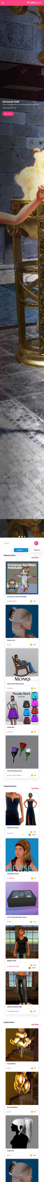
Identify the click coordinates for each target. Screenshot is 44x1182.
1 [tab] (19, 536)
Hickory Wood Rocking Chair (15, 684)
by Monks (10, 688)
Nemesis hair (11, 640)
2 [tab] (22, 536)
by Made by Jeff (11, 601)
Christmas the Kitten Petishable (16, 597)
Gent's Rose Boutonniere (14, 771)
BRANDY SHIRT (11, 961)
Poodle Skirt (10, 728)
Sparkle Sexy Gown (13, 828)
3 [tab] (24, 536)
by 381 (9, 921)
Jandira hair (10, 1151)
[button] (2, 2)
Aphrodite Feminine (13, 874)
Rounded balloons (12, 1107)
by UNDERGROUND (13, 966)
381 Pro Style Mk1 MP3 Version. (17, 918)
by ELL (9, 644)
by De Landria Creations (14, 775)
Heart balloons (11, 1064)
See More (35, 557)
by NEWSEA (10, 878)
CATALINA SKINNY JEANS (14, 1007)
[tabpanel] (22, 272)
